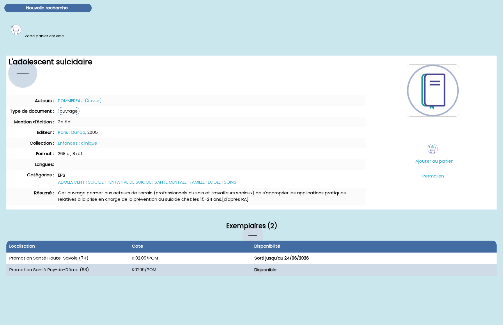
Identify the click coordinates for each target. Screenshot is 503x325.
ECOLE (214, 182)
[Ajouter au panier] (433, 149)
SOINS (230, 182)
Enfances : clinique (77, 143)
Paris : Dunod (71, 132)
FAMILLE (197, 182)
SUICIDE (96, 182)
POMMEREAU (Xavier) (80, 100)
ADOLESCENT (71, 182)
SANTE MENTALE (171, 182)
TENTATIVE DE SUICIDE (129, 182)
